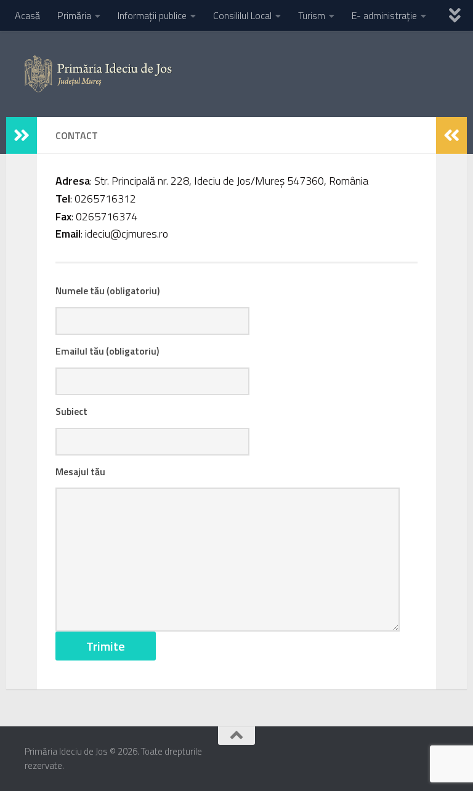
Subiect (71, 411)
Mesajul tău (80, 471)
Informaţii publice (152, 15)
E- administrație (384, 15)
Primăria (74, 15)
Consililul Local (242, 15)
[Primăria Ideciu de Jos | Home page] (98, 73)
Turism (311, 15)
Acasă (27, 15)
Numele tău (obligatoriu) (107, 290)
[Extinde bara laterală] (21, 135)
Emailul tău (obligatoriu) (107, 350)
